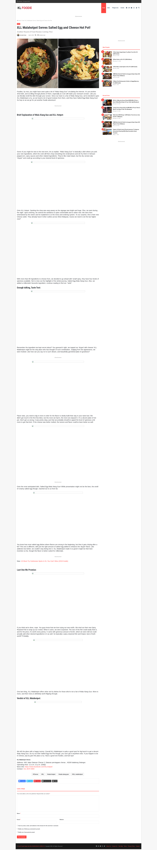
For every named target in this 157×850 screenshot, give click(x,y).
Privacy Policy (131, 846)
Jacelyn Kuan (23, 35)
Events (122, 7)
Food (103, 7)
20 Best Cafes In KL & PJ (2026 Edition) (122, 59)
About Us (108, 846)
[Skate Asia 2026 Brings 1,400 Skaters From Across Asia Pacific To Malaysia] (107, 117)
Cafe (108, 7)
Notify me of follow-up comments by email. (29, 829)
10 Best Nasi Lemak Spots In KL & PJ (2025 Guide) (125, 66)
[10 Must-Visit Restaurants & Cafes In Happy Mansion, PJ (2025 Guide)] (107, 83)
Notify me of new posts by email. (26, 832)
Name (19, 813)
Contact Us (114, 846)
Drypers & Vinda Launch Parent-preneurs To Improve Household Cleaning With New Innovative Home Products (126, 131)
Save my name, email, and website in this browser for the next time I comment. (38, 825)
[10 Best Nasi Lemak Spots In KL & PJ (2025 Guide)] (107, 69)
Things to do (115, 7)
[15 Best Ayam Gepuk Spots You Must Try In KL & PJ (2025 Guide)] (107, 54)
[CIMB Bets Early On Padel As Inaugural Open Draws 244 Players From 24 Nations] (107, 76)
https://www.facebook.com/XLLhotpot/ (38, 767)
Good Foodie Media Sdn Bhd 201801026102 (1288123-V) (31, 846)
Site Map (120, 846)
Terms (125, 846)
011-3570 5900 (29, 769)
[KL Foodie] (31, 8)
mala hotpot (51, 774)
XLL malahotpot (78, 774)
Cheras (36, 774)
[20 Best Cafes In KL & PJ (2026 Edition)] (107, 62)
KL (43, 774)
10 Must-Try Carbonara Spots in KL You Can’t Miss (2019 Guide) (44, 561)
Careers (138, 846)
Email (19, 819)
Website (62, 819)
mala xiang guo (64, 774)
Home (19, 20)
